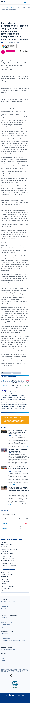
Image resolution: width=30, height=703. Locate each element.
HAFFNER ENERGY (6, 526)
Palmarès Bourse (5, 551)
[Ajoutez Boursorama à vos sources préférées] (9, 46)
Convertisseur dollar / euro (7, 558)
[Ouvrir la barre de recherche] (20, 2)
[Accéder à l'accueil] (2, 7)
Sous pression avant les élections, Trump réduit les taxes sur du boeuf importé (18, 432)
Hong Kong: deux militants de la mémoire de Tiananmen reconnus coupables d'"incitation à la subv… (18, 488)
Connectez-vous (20, 420)
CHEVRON (3, 380)
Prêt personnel (4, 583)
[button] (2, 2)
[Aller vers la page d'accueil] (4, 2)
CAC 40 (3, 521)
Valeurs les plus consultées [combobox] (9, 514)
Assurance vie (4, 579)
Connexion (26, 2)
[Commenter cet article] (5, 57)
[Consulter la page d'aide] (22, 2)
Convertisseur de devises (7, 556)
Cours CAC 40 (4, 546)
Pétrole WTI (4, 388)
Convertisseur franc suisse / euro (9, 565)
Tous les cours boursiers (7, 544)
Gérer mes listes (5, 535)
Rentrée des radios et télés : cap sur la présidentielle (17, 450)
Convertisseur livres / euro (7, 563)
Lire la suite (25, 446)
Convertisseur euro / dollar (7, 560)
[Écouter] (3, 52)
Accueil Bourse (4, 542)
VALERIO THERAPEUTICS (8, 531)
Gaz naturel (4, 382)
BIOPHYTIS (4, 523)
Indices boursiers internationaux (9, 549)
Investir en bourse (5, 588)
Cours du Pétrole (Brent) (7, 553)
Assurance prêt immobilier (7, 586)
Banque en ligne (5, 572)
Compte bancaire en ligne (7, 574)
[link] (11, 601)
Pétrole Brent (5, 385)
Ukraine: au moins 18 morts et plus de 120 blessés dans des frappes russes (18, 468)
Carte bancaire (4, 576)
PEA (2, 590)
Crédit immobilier (5, 581)
